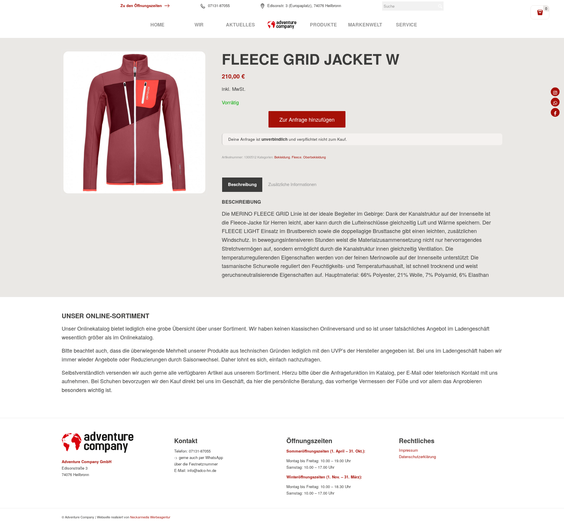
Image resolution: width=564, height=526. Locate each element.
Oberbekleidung (314, 157)
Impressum (408, 450)
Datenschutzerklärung (417, 456)
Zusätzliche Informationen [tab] (292, 184)
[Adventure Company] (282, 24)
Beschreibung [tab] (242, 184)
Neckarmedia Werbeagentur (150, 517)
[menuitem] (157, 24)
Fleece (296, 157)
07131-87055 (219, 5)
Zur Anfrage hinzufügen (307, 119)
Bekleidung (282, 157)
